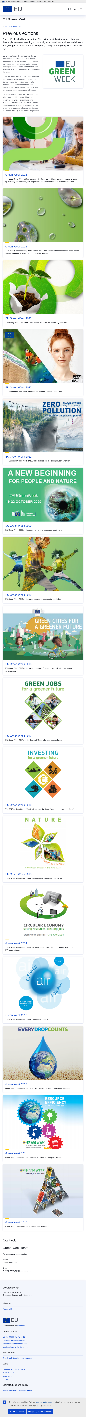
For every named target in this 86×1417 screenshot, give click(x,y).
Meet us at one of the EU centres (15, 1347)
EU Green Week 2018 (18, 664)
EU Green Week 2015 (18, 874)
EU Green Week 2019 (18, 594)
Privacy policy (8, 1373)
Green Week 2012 (16, 1084)
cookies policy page (44, 1402)
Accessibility (8, 1309)
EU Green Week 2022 (18, 387)
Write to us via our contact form (15, 1344)
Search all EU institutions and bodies (17, 1390)
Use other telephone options (14, 1340)
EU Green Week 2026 (13, 27)
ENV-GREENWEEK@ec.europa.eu (17, 1271)
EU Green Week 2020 (18, 525)
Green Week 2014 (16, 943)
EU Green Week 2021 (18, 456)
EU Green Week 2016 (18, 804)
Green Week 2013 (16, 1015)
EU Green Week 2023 (18, 318)
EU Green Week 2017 (18, 735)
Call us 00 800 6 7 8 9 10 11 (14, 1337)
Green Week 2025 (16, 174)
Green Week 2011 (16, 1153)
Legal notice (7, 1376)
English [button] (69, 9)
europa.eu (21, 1326)
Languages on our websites (14, 1369)
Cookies (6, 1379)
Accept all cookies (17, 1412)
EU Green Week (11, 1287)
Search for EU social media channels (17, 1358)
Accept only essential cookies (40, 1412)
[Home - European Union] (12, 9)
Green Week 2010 (16, 1222)
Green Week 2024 (16, 246)
